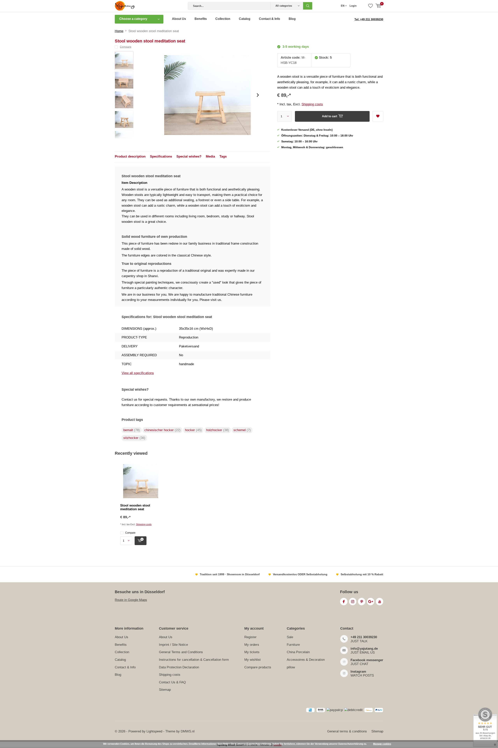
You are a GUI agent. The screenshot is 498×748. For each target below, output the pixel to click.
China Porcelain (298, 652)
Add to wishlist (378, 116)
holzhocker (217, 430)
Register (250, 637)
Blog (292, 18)
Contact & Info (269, 18)
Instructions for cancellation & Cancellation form (194, 660)
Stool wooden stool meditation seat (135, 507)
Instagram (352, 601)
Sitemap (165, 690)
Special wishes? (188, 156)
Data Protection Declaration (179, 667)
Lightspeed (154, 731)
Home (119, 31)
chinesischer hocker (162, 430)
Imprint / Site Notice (173, 645)
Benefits (201, 18)
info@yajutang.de (364, 648)
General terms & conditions (347, 731)
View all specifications (138, 373)
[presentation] (257, 95)
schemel (242, 430)
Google (370, 601)
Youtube (379, 601)
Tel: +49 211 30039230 (368, 19)
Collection (222, 18)
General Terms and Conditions (181, 652)
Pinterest (361, 601)
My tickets (252, 652)
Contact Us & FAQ (172, 682)
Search (307, 6)
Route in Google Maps (131, 600)
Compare (130, 532)
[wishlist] (370, 6)
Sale (290, 637)
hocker (193, 430)
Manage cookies (382, 744)
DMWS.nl (188, 731)
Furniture (293, 645)
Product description (130, 156)
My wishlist (252, 660)
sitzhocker (134, 438)
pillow (291, 667)
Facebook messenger (367, 660)
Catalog (244, 18)
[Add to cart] (140, 540)
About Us (179, 18)
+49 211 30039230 (364, 637)
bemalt (131, 430)
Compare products (257, 667)
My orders (251, 645)
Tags (223, 156)
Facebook (343, 601)
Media (210, 156)
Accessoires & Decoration (306, 660)
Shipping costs (312, 104)
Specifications (161, 156)
